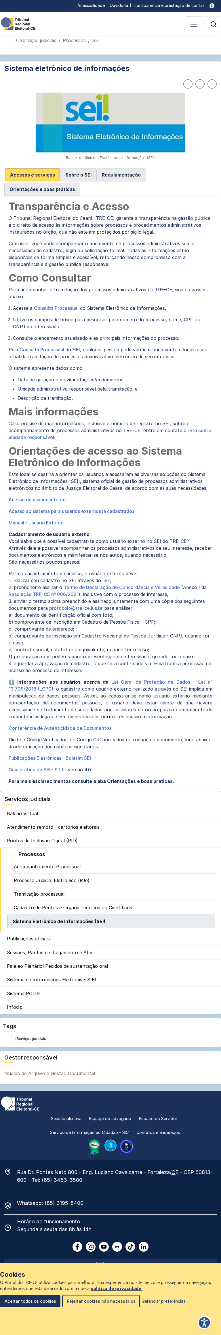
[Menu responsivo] (194, 24)
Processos (74, 40)
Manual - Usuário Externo (36, 523)
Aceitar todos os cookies (30, 1301)
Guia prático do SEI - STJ (36, 769)
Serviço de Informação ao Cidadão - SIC (89, 1132)
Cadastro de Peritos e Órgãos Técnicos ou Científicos (73, 907)
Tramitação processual (39, 894)
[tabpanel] (110, 493)
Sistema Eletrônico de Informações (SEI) (59, 921)
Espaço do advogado (110, 1118)
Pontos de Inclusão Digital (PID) (42, 840)
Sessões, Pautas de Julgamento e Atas (50, 952)
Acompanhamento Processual (47, 866)
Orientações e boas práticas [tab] (42, 189)
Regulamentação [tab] (121, 175)
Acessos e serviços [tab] (32, 175)
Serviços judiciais (38, 40)
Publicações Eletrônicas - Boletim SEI (50, 758)
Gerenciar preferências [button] (164, 1301)
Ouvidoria (119, 5)
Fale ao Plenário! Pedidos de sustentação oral (57, 966)
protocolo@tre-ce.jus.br (76, 608)
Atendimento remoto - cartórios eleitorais (53, 827)
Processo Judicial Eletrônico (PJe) (51, 880)
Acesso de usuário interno (37, 499)
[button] (213, 24)
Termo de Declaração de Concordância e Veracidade (122, 587)
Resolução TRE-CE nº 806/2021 (44, 594)
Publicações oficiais (28, 939)
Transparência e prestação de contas (169, 5)
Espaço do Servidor (158, 1118)
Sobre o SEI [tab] (78, 175)
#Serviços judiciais (30, 1038)
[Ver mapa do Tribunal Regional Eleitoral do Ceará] (10, 1171)
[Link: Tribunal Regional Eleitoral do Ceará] (20, 1103)
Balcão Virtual (22, 813)
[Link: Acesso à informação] (212, 5)
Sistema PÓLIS (23, 993)
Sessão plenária (66, 1118)
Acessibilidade (91, 5)
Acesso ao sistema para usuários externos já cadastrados (72, 511)
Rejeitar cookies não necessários (101, 1301)
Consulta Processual (56, 308)
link (106, 580)
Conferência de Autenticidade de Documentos (60, 728)
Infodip (14, 1007)
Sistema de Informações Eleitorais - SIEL (52, 979)
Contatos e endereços (158, 1132)
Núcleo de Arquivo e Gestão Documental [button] (49, 1073)
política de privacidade (116, 1288)
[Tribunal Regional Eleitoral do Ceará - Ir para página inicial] (18, 23)
